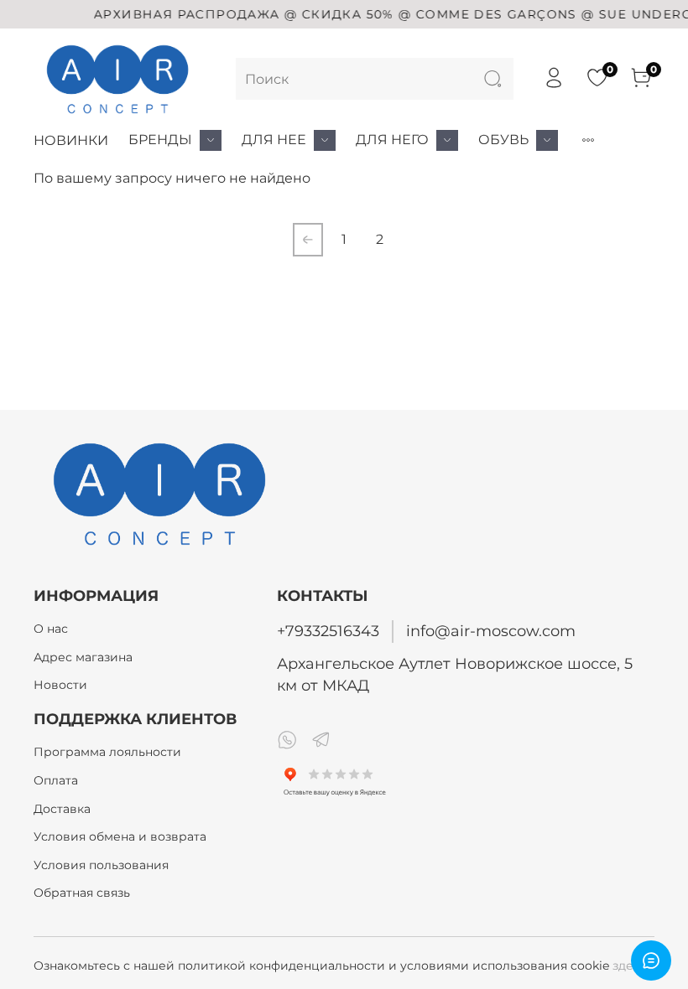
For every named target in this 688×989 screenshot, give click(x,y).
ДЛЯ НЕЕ (274, 140)
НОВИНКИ (71, 140)
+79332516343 (328, 630)
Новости (60, 684)
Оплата (56, 780)
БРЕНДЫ (160, 140)
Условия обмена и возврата (120, 836)
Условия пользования (101, 864)
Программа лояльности (107, 751)
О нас (51, 628)
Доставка (62, 808)
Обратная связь (82, 892)
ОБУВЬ (503, 140)
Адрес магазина (83, 657)
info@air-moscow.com (491, 630)
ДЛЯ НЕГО (392, 140)
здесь (629, 965)
